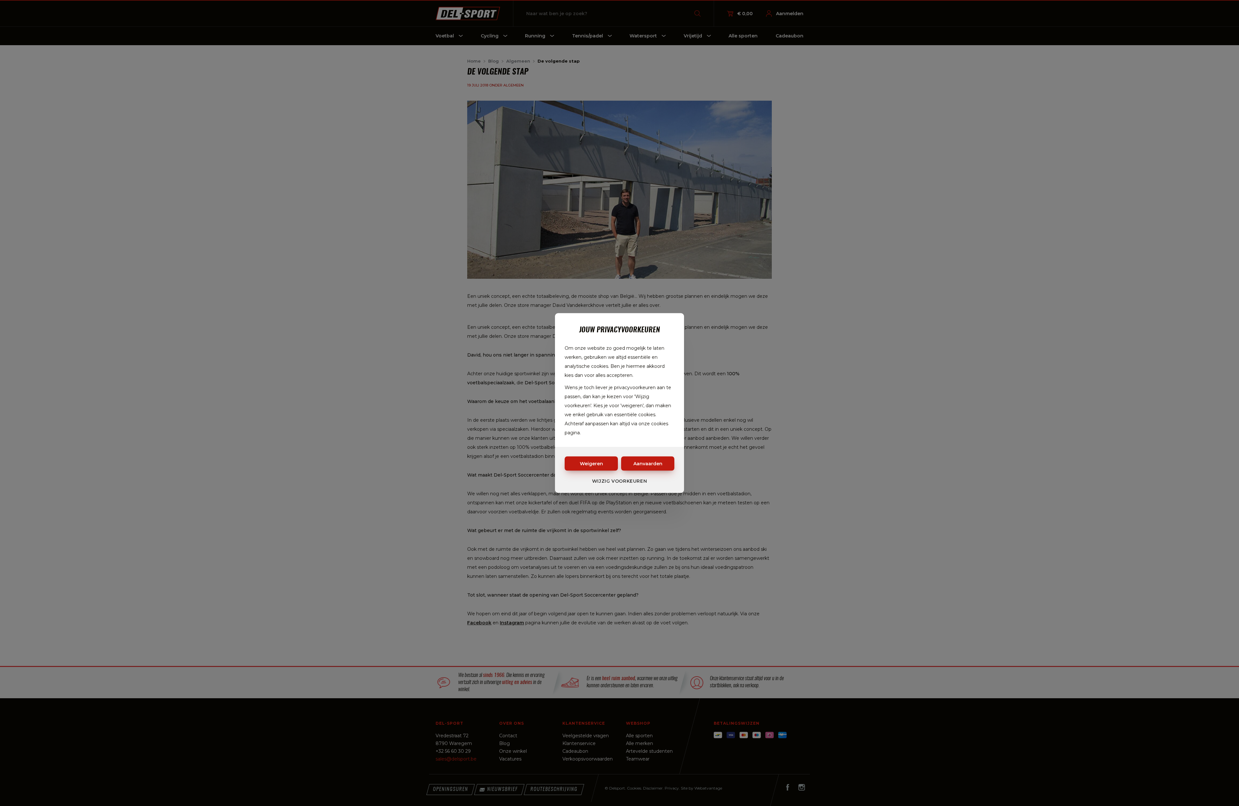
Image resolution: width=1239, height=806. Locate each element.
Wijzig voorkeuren (619, 481)
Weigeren (591, 464)
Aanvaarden (647, 464)
